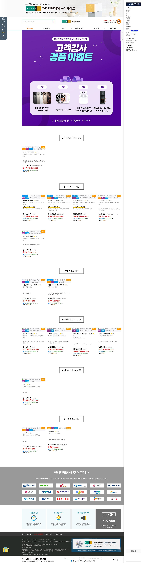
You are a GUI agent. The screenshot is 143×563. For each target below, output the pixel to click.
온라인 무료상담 (79, 28)
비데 (127, 13)
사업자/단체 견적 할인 (131, 34)
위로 (3, 37)
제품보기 (63, 28)
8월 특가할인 (46, 28)
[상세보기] (92, 561)
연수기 (127, 15)
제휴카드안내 (129, 32)
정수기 (127, 12)
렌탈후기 (128, 29)
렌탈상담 (3, 21)
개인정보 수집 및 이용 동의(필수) (81, 561)
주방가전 (128, 18)
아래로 (122, 39)
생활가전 (128, 20)
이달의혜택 (113, 28)
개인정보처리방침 (38, 534)
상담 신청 (115, 560)
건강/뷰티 (128, 22)
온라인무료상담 (49, 534)
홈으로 (23, 534)
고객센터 (96, 28)
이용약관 (29, 534)
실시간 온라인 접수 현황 (131, 41)
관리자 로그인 (58, 534)
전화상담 (3, 26)
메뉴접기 (122, 32)
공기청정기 (128, 17)
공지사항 (128, 36)
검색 (52, 21)
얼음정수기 (128, 10)
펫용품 (127, 24)
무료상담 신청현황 (130, 42)
